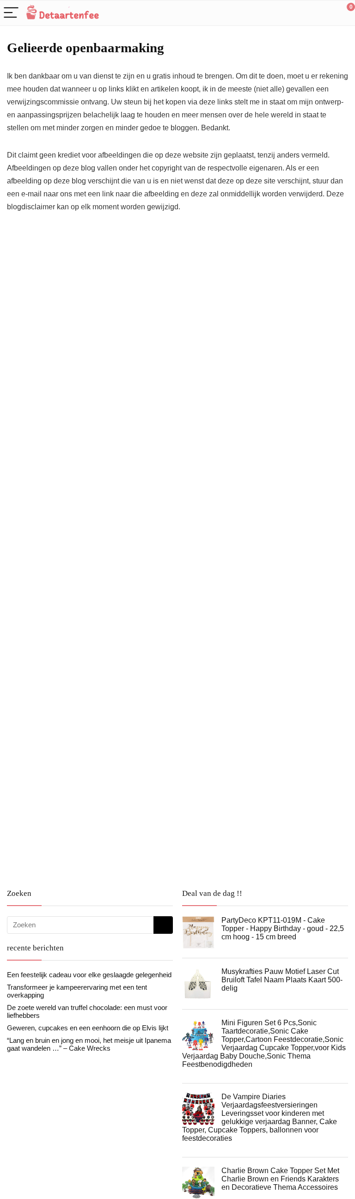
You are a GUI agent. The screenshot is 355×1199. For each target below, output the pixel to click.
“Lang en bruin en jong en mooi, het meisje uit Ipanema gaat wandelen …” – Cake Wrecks (89, 1044)
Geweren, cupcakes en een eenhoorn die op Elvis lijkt (87, 1028)
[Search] (306, 13)
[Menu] (11, 13)
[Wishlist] (326, 12)
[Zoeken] (163, 925)
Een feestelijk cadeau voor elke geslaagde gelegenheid (89, 975)
